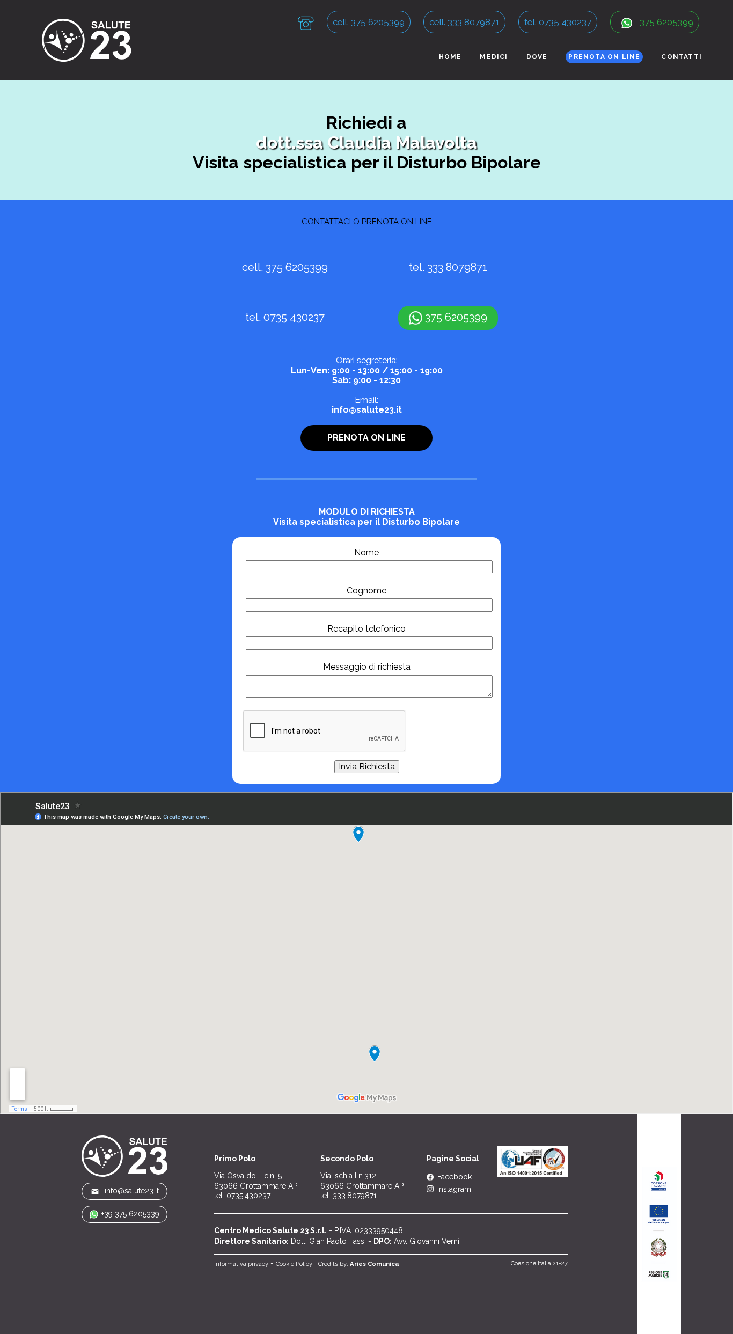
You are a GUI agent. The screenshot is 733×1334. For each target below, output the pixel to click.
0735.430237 (248, 1195)
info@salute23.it (367, 410)
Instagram (453, 1189)
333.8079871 (355, 1195)
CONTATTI (681, 57)
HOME (450, 57)
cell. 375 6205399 (369, 22)
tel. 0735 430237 (557, 22)
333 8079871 (457, 267)
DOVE (537, 57)
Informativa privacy (241, 1263)
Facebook (453, 1176)
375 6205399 (665, 22)
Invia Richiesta (367, 766)
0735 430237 (294, 317)
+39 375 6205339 (130, 1214)
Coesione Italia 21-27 (539, 1263)
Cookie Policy (294, 1263)
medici (494, 57)
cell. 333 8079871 (464, 22)
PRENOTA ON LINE (604, 57)
